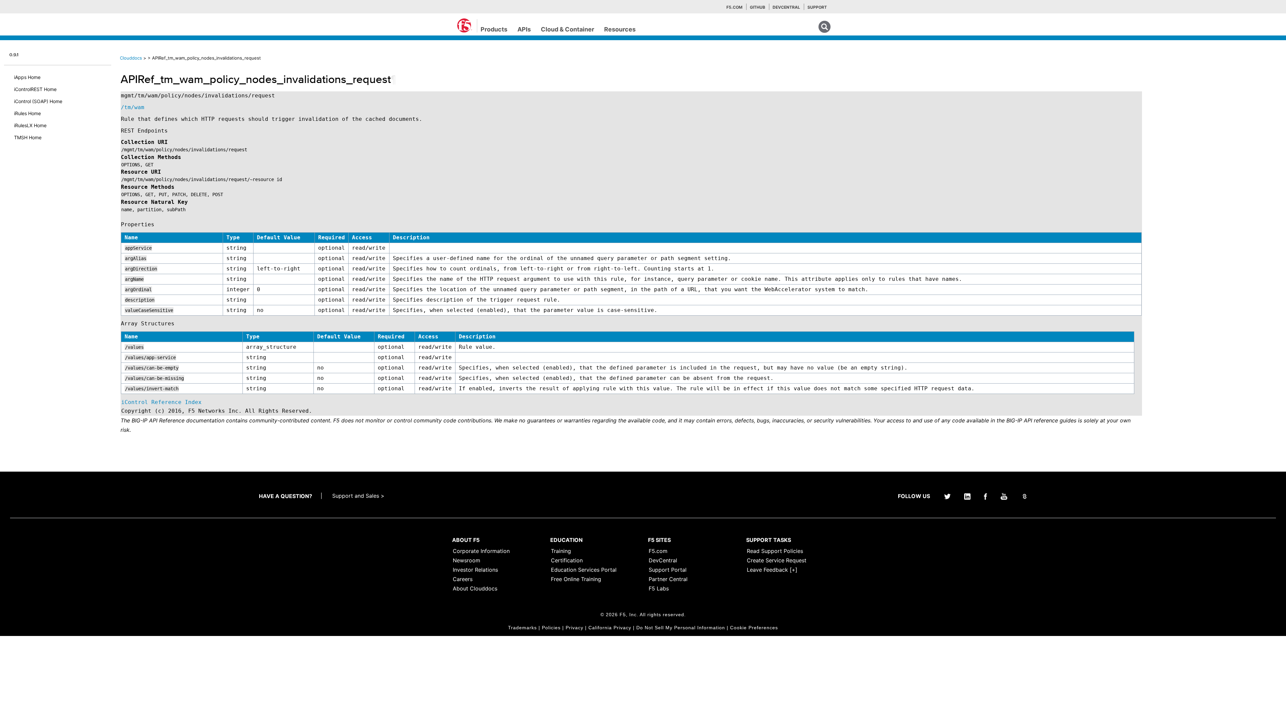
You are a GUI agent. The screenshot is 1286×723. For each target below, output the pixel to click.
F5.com (734, 7)
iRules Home (27, 113)
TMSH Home (28, 137)
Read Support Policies (775, 551)
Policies (551, 627)
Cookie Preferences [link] (754, 627)
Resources (620, 29)
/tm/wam (132, 107)
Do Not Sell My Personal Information (680, 627)
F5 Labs (659, 588)
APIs (524, 29)
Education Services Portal (584, 569)
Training (561, 551)
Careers (463, 579)
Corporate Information (481, 551)
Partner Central (668, 579)
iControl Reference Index (161, 402)
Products (494, 29)
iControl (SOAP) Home (38, 101)
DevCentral (663, 560)
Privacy (574, 627)
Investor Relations (475, 569)
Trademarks (522, 627)
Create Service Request (776, 560)
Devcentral (786, 7)
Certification (567, 560)
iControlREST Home (35, 89)
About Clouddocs (475, 588)
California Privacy (609, 627)
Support (817, 7)
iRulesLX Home (30, 125)
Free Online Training (576, 579)
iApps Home (27, 77)
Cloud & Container (567, 29)
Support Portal (668, 569)
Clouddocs (131, 58)
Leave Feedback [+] (772, 569)
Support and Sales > (358, 495)
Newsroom (466, 560)
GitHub (757, 7)
